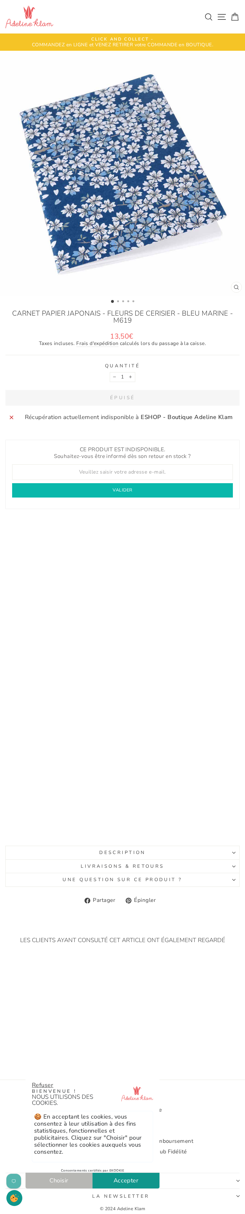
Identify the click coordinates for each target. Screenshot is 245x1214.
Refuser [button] (42, 1085)
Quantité (122, 366)
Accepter (126, 1180)
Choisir (58, 1180)
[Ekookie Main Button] (14, 1198)
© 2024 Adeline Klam (122, 1209)
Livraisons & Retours (122, 866)
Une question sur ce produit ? (122, 879)
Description (122, 852)
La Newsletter (120, 1196)
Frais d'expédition (97, 344)
